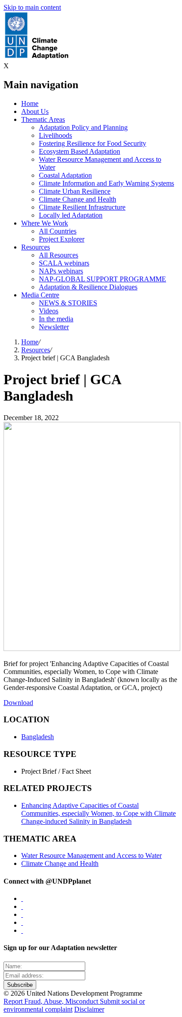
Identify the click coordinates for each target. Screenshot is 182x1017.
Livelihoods (55, 135)
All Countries (57, 231)
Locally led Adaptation (70, 215)
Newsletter (54, 327)
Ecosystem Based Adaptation (79, 151)
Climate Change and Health (77, 199)
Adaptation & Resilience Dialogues (88, 287)
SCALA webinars (64, 263)
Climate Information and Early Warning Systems (106, 183)
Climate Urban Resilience (74, 191)
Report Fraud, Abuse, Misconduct (52, 1001)
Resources (35, 247)
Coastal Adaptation (65, 175)
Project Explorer (61, 239)
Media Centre (40, 295)
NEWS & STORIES (68, 303)
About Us (35, 111)
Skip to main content (32, 7)
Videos (48, 311)
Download (18, 702)
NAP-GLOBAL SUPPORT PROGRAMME (102, 279)
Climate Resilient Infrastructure (82, 207)
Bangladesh (37, 736)
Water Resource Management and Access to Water (91, 855)
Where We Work (44, 223)
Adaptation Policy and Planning (83, 127)
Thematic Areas (43, 119)
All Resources (58, 255)
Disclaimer (89, 1009)
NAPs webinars (61, 271)
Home (29, 103)
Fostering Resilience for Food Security (92, 143)
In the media (56, 319)
